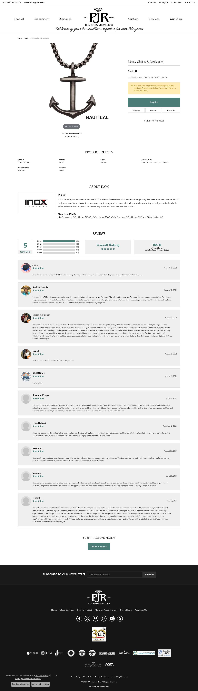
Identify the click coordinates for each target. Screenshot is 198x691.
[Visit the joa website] (59, 653)
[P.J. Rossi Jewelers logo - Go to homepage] (99, 19)
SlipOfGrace (38, 373)
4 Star (39, 244)
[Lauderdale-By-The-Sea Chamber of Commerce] (144, 653)
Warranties (171, 110)
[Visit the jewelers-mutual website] (107, 653)
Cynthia (36, 472)
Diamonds (65, 19)
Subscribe (149, 574)
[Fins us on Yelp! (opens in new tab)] (120, 618)
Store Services (67, 609)
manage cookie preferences (28, 678)
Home (20, 38)
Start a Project (84, 609)
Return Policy (75, 677)
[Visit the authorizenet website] (71, 653)
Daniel (35, 350)
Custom (133, 19)
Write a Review (99, 546)
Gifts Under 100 (155, 217)
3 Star (39, 247)
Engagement (42, 19)
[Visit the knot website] (124, 653)
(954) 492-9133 (72, 137)
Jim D (35, 264)
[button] (151, 2)
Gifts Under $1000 (82, 217)
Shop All (19, 19)
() (78, 241)
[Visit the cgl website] (92, 653)
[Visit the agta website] (109, 664)
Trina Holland (39, 423)
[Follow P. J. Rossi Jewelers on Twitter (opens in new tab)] (87, 618)
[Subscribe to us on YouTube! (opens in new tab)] (112, 618)
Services (154, 19)
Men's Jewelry (64, 217)
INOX (61, 162)
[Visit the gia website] (46, 653)
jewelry (26, 38)
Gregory (36, 448)
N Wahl (36, 497)
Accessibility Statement (119, 677)
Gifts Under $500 (101, 217)
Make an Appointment (106, 609)
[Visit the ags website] (93, 664)
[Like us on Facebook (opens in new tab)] (79, 618)
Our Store (176, 19)
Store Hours (126, 609)
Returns (153, 110)
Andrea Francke (40, 287)
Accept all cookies (40, 684)
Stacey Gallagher (41, 314)
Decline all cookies (20, 684)
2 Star (39, 250)
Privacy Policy (87, 677)
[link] (12, 2)
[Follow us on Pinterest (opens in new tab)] (95, 618)
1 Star (39, 253)
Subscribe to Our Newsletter (64, 574)
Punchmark (104, 687)
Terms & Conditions (101, 677)
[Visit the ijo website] (32, 653)
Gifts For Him (118, 217)
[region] (71, 86)
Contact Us (141, 609)
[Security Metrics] (164, 653)
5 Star (39, 241)
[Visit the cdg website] (82, 653)
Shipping (136, 110)
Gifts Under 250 (134, 217)
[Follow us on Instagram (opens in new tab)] (104, 618)
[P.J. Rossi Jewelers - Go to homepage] (99, 597)
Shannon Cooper (41, 395)
